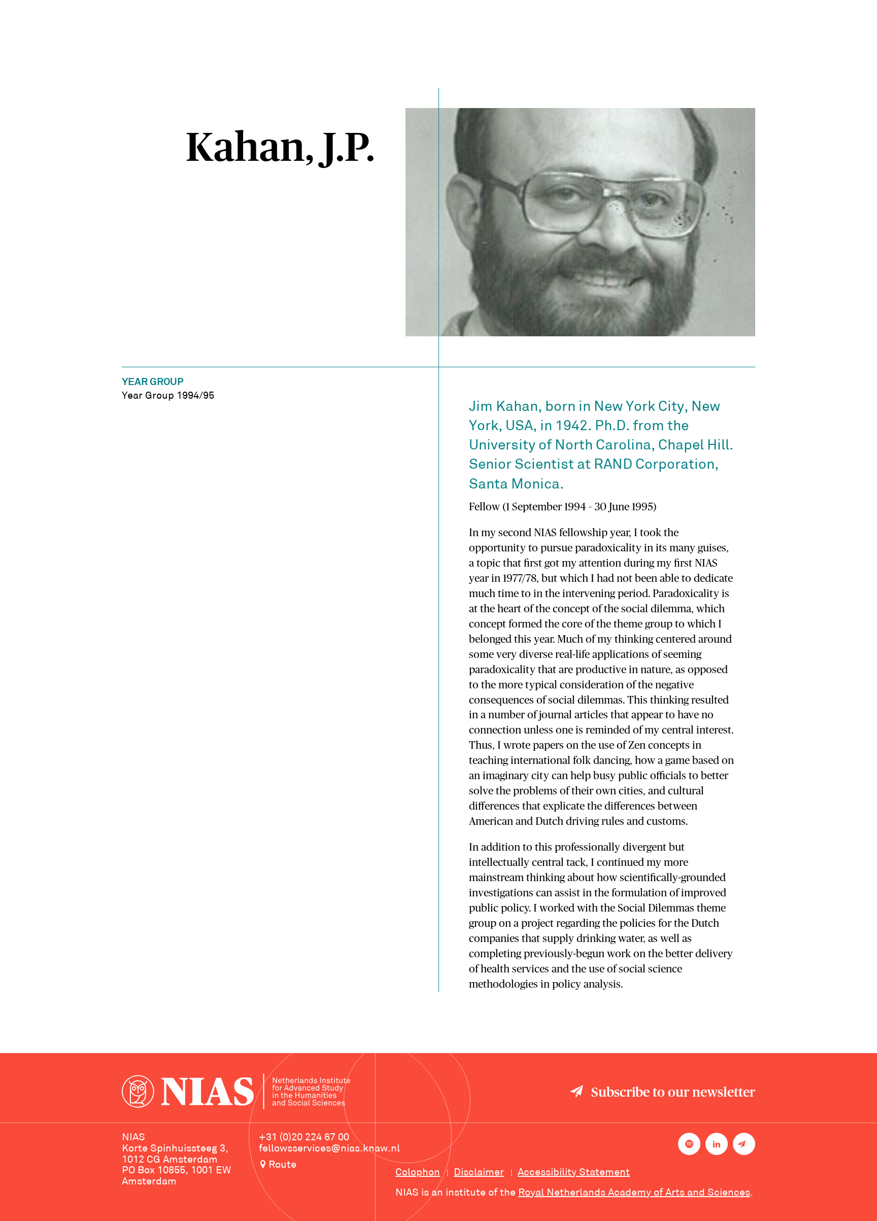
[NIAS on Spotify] (689, 1144)
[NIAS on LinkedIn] (716, 1144)
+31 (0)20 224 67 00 (304, 1138)
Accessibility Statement (574, 1173)
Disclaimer (479, 1173)
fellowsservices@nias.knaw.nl (329, 1149)
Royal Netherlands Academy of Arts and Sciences (634, 1193)
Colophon (417, 1173)
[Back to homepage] (236, 1092)
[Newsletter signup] (744, 1144)
